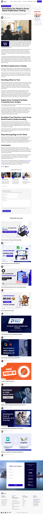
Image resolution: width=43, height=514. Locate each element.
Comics (24, 503)
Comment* (3, 199)
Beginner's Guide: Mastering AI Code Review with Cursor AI (13, 404)
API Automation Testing (15, 509)
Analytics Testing (3, 502)
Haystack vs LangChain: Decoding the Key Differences (12, 452)
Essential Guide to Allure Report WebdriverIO (10, 357)
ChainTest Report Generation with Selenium (10, 263)
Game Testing (3, 505)
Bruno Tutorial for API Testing (7, 310)
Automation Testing (4, 499)
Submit (15, 485)
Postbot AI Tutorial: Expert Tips (7, 381)
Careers (34, 1)
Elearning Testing (3, 503)
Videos (24, 505)
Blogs (23, 499)
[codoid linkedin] (1, 512)
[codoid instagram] (7, 512)
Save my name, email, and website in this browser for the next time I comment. (14, 208)
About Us (15, 1)
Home (11, 1)
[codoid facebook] (10, 512)
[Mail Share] (40, 23)
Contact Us (39, 1)
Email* (3, 197)
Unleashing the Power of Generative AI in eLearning (12, 428)
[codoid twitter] (6, 166)
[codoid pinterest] (9, 512)
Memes (24, 502)
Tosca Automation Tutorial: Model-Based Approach (11, 334)
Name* (3, 194)
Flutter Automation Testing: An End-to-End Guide (11, 240)
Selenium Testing (14, 500)
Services (19, 1)
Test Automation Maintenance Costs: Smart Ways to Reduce (13, 287)
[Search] (40, 7)
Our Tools (24, 1)
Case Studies (30, 1)
